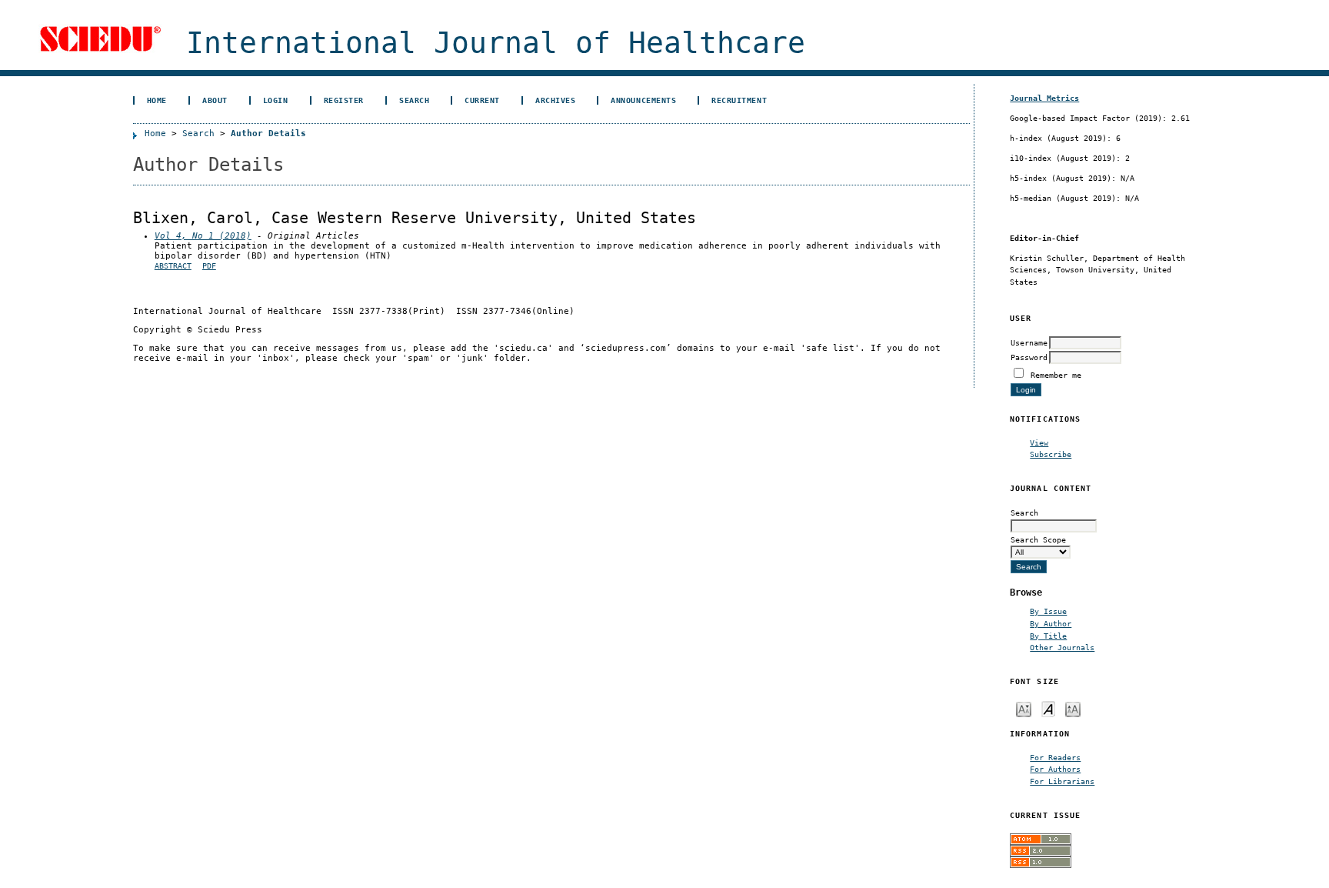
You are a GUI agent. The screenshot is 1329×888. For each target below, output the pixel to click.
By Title (1048, 635)
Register (344, 100)
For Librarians (1062, 781)
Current (482, 100)
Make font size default (1048, 708)
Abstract (173, 266)
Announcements (643, 100)
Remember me (1056, 374)
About (215, 100)
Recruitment (739, 100)
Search (414, 100)
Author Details (268, 134)
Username (1029, 342)
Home (157, 100)
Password (1029, 357)
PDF (209, 266)
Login (275, 100)
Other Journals (1062, 647)
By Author (1050, 623)
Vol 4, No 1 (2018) (203, 236)
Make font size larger (1073, 708)
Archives (555, 100)
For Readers (1055, 757)
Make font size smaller (1023, 708)
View (1039, 442)
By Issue (1048, 611)
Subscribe (1050, 454)
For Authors (1055, 768)
